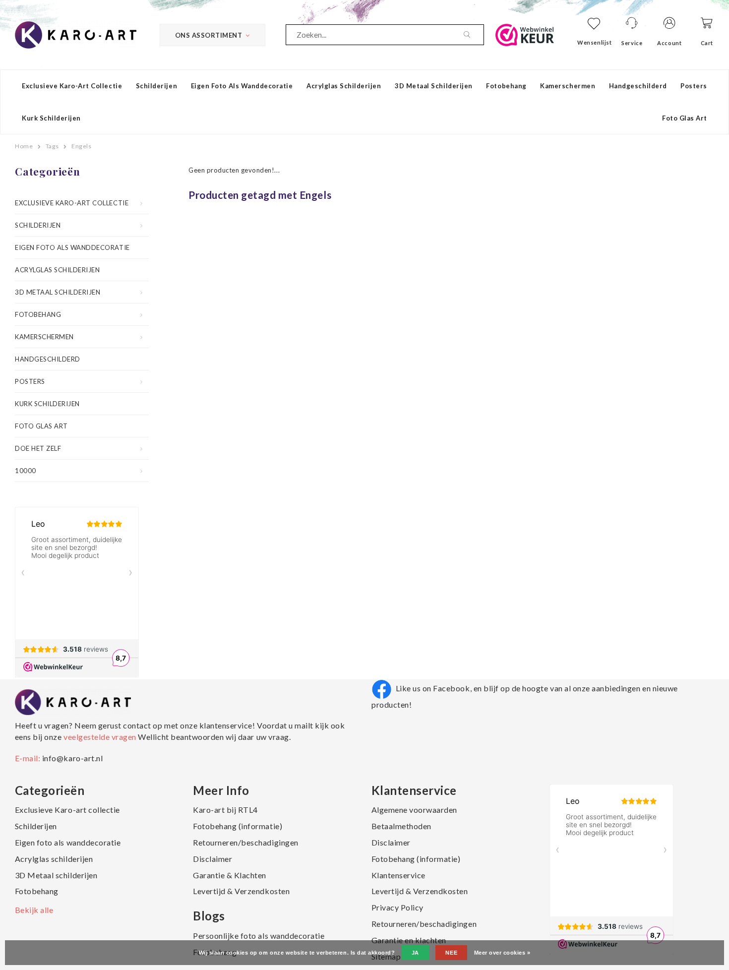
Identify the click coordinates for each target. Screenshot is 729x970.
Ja (415, 953)
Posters (693, 86)
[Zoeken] (474, 35)
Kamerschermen (567, 86)
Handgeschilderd (638, 86)
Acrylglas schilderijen (343, 86)
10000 (25, 471)
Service (631, 43)
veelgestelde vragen (99, 736)
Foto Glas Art (684, 118)
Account (669, 43)
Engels (81, 146)
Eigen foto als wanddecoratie (242, 86)
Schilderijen (156, 86)
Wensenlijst (594, 42)
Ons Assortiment (209, 35)
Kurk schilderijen (51, 118)
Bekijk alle (34, 909)
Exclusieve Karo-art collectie (72, 86)
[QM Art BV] (75, 34)
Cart (707, 43)
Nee (451, 953)
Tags (52, 146)
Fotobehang (506, 86)
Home (24, 146)
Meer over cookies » (502, 953)
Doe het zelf (38, 448)
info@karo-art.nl (72, 758)
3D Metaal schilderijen (433, 86)
